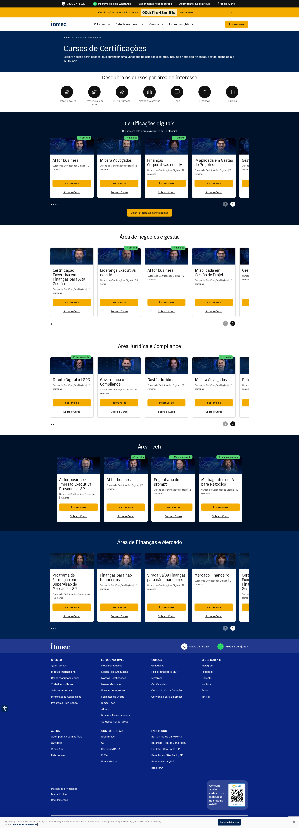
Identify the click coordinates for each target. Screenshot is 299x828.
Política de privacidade (64, 788)
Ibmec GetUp (109, 761)
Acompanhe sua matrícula (66, 736)
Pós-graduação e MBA (164, 671)
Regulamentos (59, 800)
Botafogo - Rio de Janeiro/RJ (168, 742)
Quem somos (59, 665)
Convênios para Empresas (167, 696)
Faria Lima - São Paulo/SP (167, 755)
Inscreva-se (236, 24)
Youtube (206, 684)
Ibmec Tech (108, 702)
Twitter (206, 690)
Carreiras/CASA (110, 749)
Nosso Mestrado (111, 684)
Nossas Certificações (113, 678)
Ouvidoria (56, 742)
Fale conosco (59, 755)
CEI (103, 742)
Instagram (207, 665)
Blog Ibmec (108, 736)
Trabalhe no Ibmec (62, 684)
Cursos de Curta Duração (166, 690)
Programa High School (64, 702)
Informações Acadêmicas (66, 696)
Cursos (154, 24)
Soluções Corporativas (114, 721)
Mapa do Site (59, 794)
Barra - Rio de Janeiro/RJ (166, 736)
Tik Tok (206, 696)
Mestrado (157, 678)
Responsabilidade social (65, 678)
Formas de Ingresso (113, 690)
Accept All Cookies (229, 822)
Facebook (207, 671)
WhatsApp (57, 749)
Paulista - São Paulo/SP (165, 749)
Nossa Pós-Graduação (114, 671)
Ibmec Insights (179, 24)
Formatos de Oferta (112, 696)
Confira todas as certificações (149, 212)
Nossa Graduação (112, 665)
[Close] (294, 822)
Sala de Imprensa (61, 690)
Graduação (157, 665)
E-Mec (105, 755)
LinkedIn (206, 678)
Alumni (105, 709)
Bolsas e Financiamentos (116, 715)
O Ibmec (100, 24)
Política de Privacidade (25, 824)
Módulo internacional (63, 671)
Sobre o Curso (71, 192)
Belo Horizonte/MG (162, 761)
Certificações (159, 684)
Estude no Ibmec (127, 24)
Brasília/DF (157, 767)
